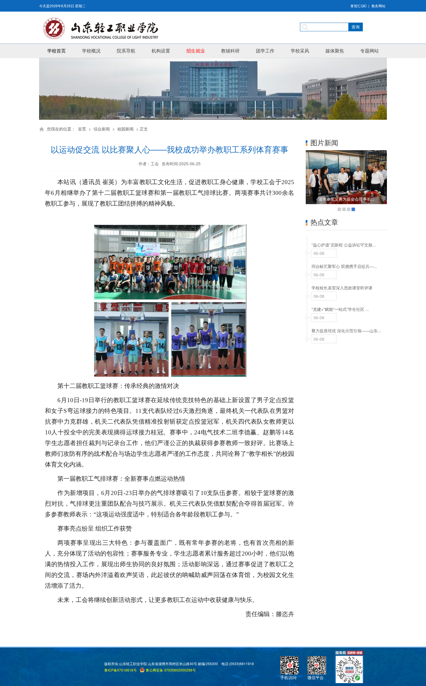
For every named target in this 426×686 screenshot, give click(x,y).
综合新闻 (102, 129)
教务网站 (378, 5)
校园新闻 (125, 129)
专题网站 (369, 50)
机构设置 (161, 50)
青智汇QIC (358, 5)
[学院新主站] (103, 28)
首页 (82, 129)
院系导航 (126, 50)
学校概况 (91, 50)
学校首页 (56, 50)
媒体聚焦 (334, 50)
